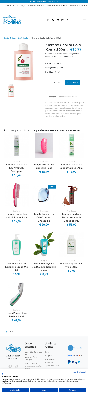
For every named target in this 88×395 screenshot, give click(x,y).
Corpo (44, 261)
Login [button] (83, 6)
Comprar (72, 82)
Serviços (22, 6)
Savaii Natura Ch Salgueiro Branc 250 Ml (16, 267)
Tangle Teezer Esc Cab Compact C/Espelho (44, 217)
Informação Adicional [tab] (68, 96)
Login (47, 352)
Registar (48, 356)
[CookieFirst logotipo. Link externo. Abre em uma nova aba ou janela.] (2, 374)
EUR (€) (74, 6)
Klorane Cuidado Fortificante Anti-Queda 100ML (71, 217)
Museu (15, 6)
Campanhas (31, 6)
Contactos (41, 6)
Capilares (26, 38)
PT (66, 6)
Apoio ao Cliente (55, 6)
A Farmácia (7, 6)
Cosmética (16, 38)
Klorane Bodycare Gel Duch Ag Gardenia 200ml (44, 267)
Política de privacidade (79, 372)
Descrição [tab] (52, 96)
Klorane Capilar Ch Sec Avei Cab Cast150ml (16, 168)
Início (6, 38)
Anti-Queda (71, 211)
